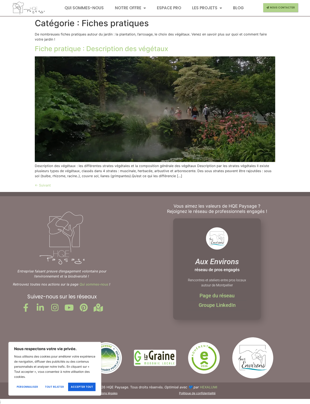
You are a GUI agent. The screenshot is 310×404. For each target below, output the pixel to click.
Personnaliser (27, 387)
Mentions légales (105, 393)
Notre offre (128, 8)
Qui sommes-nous (84, 8)
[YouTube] (69, 307)
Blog (238, 8)
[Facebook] (25, 307)
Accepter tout (82, 387)
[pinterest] (83, 307)
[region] (54, 369)
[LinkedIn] (40, 307)
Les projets (204, 8)
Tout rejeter (54, 387)
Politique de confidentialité (197, 393)
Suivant (43, 185)
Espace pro (169, 8)
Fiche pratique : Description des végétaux (101, 49)
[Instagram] (55, 307)
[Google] (98, 307)
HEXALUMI (208, 387)
